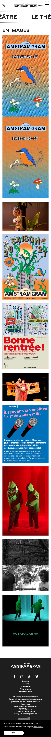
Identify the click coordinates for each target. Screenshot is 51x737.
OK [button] (13, 733)
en (49, 2)
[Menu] (46, 6)
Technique (25, 689)
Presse (25, 684)
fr (45, 2)
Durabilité (25, 686)
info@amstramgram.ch (25, 714)
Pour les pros (25, 691)
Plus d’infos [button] (38, 727)
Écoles (25, 681)
